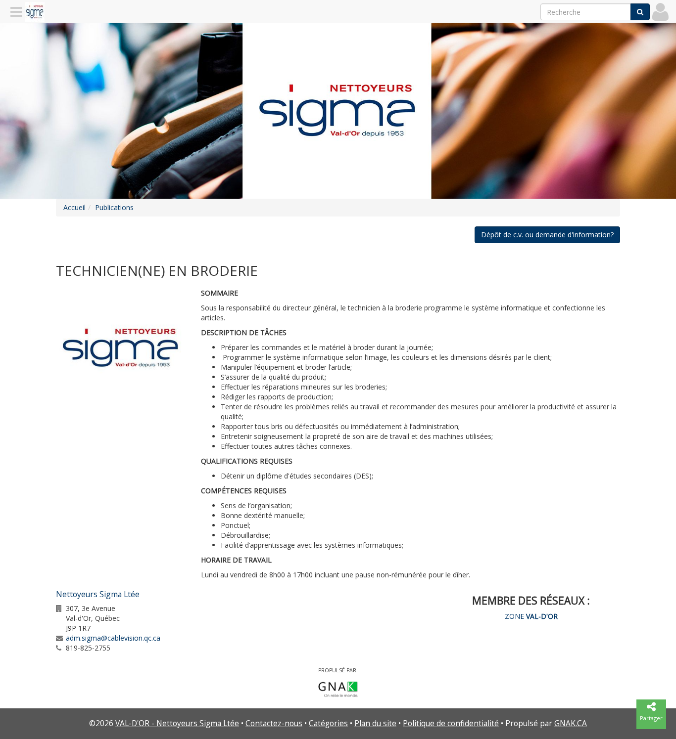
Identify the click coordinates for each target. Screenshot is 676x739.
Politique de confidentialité (451, 723)
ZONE (531, 616)
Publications (114, 207)
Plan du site (375, 723)
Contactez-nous (273, 723)
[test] (121, 348)
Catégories (328, 723)
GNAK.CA (570, 723)
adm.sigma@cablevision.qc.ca (113, 638)
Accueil (74, 207)
